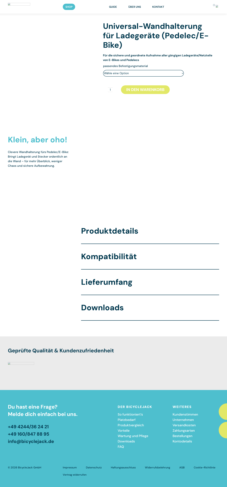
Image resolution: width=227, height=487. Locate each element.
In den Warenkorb (145, 89)
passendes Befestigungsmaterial (125, 66)
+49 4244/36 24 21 (28, 427)
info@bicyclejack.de (31, 441)
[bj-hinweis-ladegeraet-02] (46, 23)
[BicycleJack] (19, 4)
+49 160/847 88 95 (29, 434)
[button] (204, 7)
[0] (212, 7)
